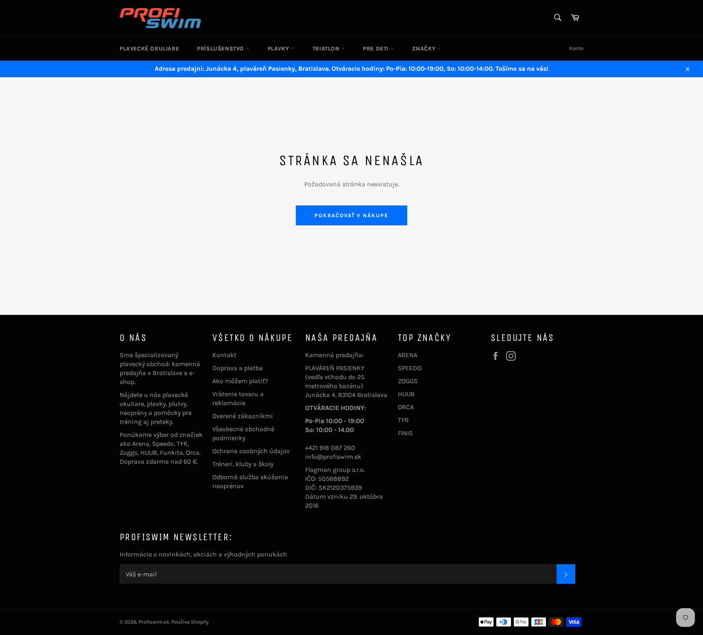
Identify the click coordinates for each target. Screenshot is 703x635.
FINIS (405, 433)
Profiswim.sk (154, 622)
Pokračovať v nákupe (351, 215)
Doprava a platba (237, 368)
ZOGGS (408, 381)
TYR (403, 420)
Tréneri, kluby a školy (242, 464)
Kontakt (224, 355)
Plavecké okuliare (149, 48)
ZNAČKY (424, 48)
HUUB (406, 394)
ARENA (407, 355)
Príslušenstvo (221, 48)
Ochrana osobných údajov (251, 451)
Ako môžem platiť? (240, 381)
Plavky (279, 48)
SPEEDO (409, 368)
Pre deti (376, 48)
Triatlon (326, 48)
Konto (576, 48)
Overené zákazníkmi (242, 416)
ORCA (406, 407)
